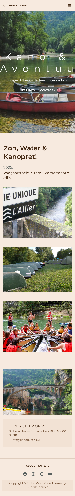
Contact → (47, 90)
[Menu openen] (69, 5)
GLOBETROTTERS (15, 5)
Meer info (27, 90)
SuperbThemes (37, 487)
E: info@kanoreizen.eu (24, 440)
